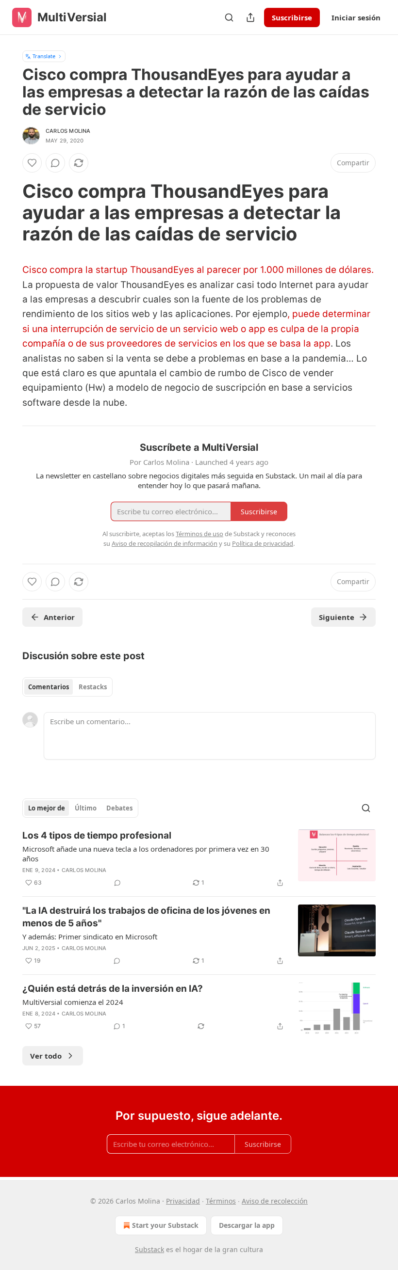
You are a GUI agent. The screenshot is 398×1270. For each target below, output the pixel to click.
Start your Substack (165, 1225)
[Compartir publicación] (250, 17)
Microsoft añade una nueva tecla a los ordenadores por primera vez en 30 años (145, 853)
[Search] (229, 17)
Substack (149, 1249)
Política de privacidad (262, 543)
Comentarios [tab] (48, 687)
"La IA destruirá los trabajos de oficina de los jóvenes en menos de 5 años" (146, 917)
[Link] (9, 212)
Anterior (59, 617)
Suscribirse (292, 17)
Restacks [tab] (93, 687)
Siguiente (336, 617)
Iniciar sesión (356, 17)
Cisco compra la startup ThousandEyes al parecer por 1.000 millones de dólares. (198, 269)
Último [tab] (86, 808)
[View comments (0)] (55, 163)
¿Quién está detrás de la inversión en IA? (112, 988)
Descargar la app (247, 1225)
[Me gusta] (32, 163)
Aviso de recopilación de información (164, 543)
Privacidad (183, 1201)
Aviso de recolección (275, 1201)
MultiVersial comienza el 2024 (72, 1002)
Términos (221, 1201)
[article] (199, 859)
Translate (44, 56)
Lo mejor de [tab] (46, 808)
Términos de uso (199, 533)
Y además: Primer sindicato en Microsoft (89, 936)
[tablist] (67, 687)
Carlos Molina (68, 130)
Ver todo (46, 1056)
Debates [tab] (119, 808)
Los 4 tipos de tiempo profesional (96, 835)
